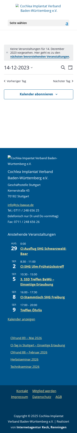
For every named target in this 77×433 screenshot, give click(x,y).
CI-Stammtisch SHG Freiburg (42, 297)
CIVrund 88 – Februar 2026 (28, 352)
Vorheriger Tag (16, 81)
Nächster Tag (61, 81)
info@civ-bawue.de (21, 205)
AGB (58, 397)
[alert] (38, 53)
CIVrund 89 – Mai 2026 (26, 338)
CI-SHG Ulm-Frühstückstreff (42, 266)
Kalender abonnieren (36, 94)
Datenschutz (41, 397)
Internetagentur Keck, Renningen (42, 427)
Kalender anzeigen (21, 319)
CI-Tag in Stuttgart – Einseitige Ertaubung (37, 345)
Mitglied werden (44, 391)
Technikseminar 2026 (24, 367)
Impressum (19, 397)
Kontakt (22, 391)
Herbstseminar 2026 (24, 359)
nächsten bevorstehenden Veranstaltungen (39, 56)
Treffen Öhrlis (31, 310)
